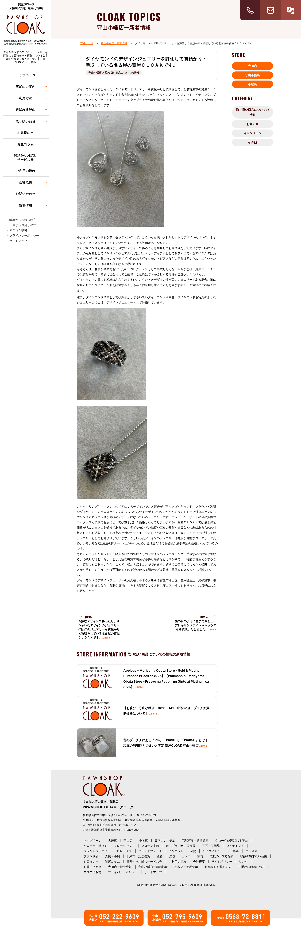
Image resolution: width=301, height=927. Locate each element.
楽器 (172, 856)
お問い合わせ (26, 194)
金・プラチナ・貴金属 (180, 846)
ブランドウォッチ (150, 851)
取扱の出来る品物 (222, 856)
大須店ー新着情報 (120, 867)
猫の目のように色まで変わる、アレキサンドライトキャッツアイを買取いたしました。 (195, 625)
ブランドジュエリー (97, 851)
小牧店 (252, 84)
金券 (160, 856)
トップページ (26, 75)
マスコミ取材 (18, 230)
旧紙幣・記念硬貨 (138, 856)
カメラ (186, 856)
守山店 (128, 840)
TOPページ (86, 43)
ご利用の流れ (26, 171)
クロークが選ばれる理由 (231, 840)
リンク (243, 861)
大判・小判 (112, 856)
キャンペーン (252, 133)
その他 (252, 142)
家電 (200, 856)
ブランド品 (91, 856)
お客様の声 (25, 133)
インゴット (176, 851)
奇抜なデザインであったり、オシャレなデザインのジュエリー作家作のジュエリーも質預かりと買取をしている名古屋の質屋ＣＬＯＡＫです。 (99, 629)
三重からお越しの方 (22, 225)
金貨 (193, 851)
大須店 (252, 66)
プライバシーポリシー (24, 235)
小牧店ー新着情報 (186, 867)
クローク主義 (150, 846)
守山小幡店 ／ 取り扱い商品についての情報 (113, 72)
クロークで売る (124, 846)
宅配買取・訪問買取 (195, 840)
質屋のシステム (165, 840)
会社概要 (199, 861)
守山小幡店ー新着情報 (114, 43)
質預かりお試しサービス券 (25, 157)
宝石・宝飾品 (211, 846)
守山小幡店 (252, 75)
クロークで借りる (95, 846)
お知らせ (252, 124)
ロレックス (124, 851)
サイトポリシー (221, 861)
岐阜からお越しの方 (22, 220)
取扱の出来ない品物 (253, 856)
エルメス (251, 851)
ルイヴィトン (211, 851)
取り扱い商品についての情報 (252, 112)
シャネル (233, 851)
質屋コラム (25, 144)
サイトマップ (18, 241)
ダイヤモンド (235, 846)
